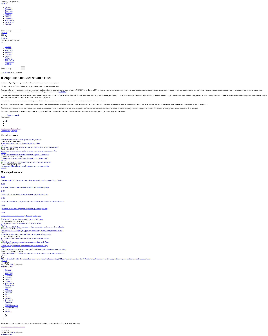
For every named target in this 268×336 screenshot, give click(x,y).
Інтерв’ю (8, 15)
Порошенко (24, 259)
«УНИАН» (62, 92)
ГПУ (89, 259)
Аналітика (8, 13)
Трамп (118, 259)
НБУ (81, 259)
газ (127, 259)
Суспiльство (9, 22)
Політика (8, 292)
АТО (2, 259)
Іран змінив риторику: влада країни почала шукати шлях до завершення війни (29, 151)
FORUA (12, 264)
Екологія (8, 304)
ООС (85, 259)
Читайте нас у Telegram (9, 131)
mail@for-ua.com (6, 266)
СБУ (17, 259)
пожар (135, 259)
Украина (51, 259)
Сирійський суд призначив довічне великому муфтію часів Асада (24, 246)
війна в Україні (103, 259)
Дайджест (8, 18)
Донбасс (45, 259)
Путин (123, 259)
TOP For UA (9, 20)
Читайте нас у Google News (10, 129)
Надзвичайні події (11, 308)
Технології (9, 300)
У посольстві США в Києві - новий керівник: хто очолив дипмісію (25, 166)
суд (92, 259)
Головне (8, 7)
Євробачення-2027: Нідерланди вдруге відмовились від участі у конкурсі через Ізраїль (31, 231)
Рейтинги (8, 9)
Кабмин (72, 259)
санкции (112, 259)
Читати (3, 145)
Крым (67, 259)
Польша (141, 259)
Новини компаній (11, 306)
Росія (30, 259)
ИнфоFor (8, 311)
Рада (62, 259)
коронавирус (36, 259)
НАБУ (130, 259)
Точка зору (9, 11)
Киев (77, 259)
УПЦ (6, 259)
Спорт (7, 296)
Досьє (7, 309)
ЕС (56, 259)
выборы (147, 259)
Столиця (8, 16)
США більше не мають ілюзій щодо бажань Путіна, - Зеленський (24, 158)
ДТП (59, 259)
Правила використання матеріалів (13, 327)
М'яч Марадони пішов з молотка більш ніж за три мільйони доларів (25, 238)
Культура (8, 24)
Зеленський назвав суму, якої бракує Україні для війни (20, 143)
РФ (14, 259)
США (11, 259)
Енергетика (9, 276)
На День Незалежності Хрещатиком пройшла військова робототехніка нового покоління (32, 253)
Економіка (8, 291)
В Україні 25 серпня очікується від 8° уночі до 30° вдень (21, 223)
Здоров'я (8, 298)
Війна (7, 294)
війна (96, 259)
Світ (6, 289)
